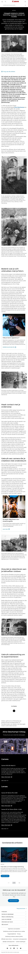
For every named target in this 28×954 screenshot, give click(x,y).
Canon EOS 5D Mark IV (8, 765)
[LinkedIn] (14, 948)
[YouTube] (20, 948)
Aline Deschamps (19, 107)
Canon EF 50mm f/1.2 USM (9, 793)
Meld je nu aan (13, 900)
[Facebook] (7, 948)
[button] (9, 883)
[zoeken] (5, 2)
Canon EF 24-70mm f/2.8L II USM (11, 809)
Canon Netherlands (13, 945)
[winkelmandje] (2, 2)
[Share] (14, 711)
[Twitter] (17, 948)
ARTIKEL (14, 10)
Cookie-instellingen (20, 941)
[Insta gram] (10, 948)
